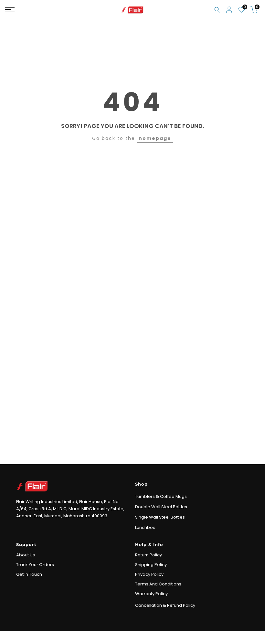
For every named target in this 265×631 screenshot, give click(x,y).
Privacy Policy (149, 574)
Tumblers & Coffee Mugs (161, 496)
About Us (25, 555)
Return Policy (148, 555)
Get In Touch (29, 574)
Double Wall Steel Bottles (161, 507)
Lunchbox (145, 527)
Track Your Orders (35, 565)
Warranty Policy (151, 594)
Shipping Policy (151, 565)
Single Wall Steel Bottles (160, 517)
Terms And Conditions (158, 584)
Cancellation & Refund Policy (165, 605)
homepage (155, 138)
